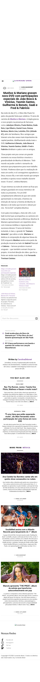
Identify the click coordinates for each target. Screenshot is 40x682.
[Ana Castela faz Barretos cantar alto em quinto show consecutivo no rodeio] (20, 463)
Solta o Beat (19, 384)
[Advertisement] (20, 19)
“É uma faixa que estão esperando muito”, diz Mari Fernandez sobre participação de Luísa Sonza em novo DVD (20, 417)
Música (26, 448)
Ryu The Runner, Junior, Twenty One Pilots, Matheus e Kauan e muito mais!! (20, 388)
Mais (32, 401)
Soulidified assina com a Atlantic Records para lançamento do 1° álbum (20, 530)
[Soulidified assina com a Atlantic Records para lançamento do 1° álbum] (20, 515)
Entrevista (17, 411)
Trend (23, 411)
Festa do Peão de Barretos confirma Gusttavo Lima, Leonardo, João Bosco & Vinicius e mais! (27, 282)
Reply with (36, 318)
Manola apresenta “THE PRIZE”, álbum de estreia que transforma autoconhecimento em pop (20, 588)
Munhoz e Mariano (18, 119)
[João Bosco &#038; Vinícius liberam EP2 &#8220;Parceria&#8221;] (10, 302)
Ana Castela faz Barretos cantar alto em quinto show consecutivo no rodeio (20, 478)
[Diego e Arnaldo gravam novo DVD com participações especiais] (10, 278)
